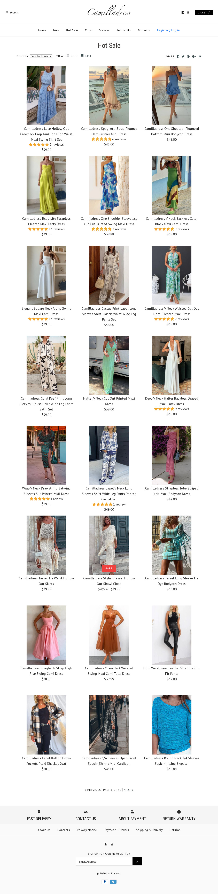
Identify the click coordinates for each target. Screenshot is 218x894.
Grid (75, 56)
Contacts (63, 829)
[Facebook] (183, 12)
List (88, 56)
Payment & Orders (116, 829)
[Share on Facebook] (178, 56)
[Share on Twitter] (183, 56)
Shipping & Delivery (149, 829)
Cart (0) (204, 12)
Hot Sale (72, 30)
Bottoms (144, 30)
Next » (128, 789)
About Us (43, 829)
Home (42, 30)
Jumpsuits (124, 30)
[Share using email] (199, 56)
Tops (88, 30)
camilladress (113, 873)
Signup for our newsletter (109, 853)
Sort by (22, 56)
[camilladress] (109, 6)
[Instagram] (188, 12)
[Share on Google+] (194, 56)
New (56, 30)
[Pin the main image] (188, 56)
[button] (39, 144)
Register (162, 30)
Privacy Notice (87, 829)
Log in (175, 30)
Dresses (104, 30)
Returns (175, 829)
